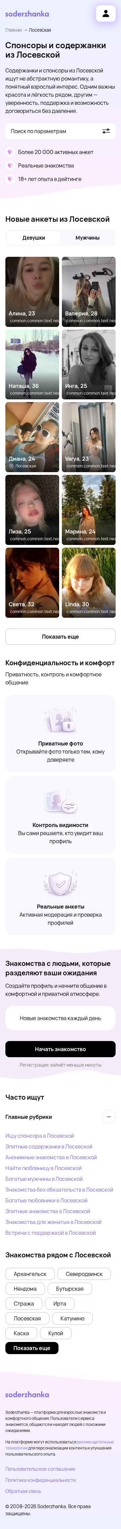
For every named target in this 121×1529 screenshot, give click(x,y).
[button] (30, 1274)
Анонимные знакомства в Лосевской (51, 1157)
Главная (13, 30)
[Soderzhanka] (27, 13)
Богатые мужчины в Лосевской (44, 1179)
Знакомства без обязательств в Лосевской (59, 1189)
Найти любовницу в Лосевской (43, 1168)
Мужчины (87, 237)
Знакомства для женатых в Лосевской (53, 1222)
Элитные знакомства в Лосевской (47, 1211)
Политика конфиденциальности (40, 1480)
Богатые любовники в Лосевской (46, 1200)
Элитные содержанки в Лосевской (48, 1146)
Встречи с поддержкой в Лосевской (50, 1232)
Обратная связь (23, 1491)
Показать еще (60, 636)
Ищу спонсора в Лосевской (39, 1135)
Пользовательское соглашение (40, 1469)
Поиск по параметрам (38, 131)
